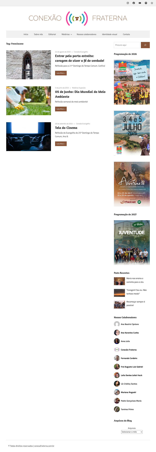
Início (26, 34)
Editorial (52, 34)
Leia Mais (60, 73)
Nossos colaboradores (86, 34)
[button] (132, 82)
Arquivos (132, 428)
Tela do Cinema (66, 127)
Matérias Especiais (79, 87)
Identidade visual (109, 34)
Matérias (66, 34)
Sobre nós (38, 34)
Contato (126, 34)
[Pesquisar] (145, 45)
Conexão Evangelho (81, 51)
